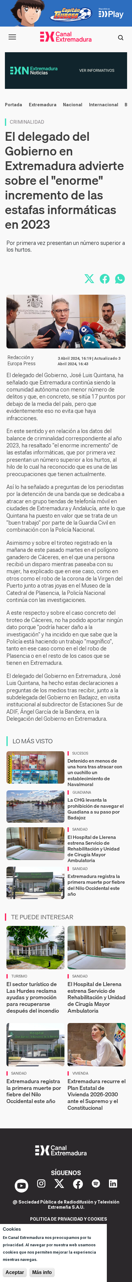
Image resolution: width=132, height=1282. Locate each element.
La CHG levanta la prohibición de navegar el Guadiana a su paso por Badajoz (96, 808)
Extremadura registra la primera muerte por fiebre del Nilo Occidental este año (96, 885)
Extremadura (42, 104)
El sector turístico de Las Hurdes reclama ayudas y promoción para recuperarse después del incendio (32, 997)
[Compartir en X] (89, 278)
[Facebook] (78, 1186)
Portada (13, 104)
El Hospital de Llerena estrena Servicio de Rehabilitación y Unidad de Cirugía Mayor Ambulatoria (94, 849)
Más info (42, 1272)
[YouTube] (21, 1186)
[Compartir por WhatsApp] (120, 278)
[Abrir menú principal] (12, 37)
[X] (59, 1186)
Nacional (72, 104)
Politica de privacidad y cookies (68, 1219)
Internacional (103, 104)
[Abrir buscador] (120, 37)
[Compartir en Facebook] (104, 278)
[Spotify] (96, 1186)
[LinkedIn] (113, 1186)
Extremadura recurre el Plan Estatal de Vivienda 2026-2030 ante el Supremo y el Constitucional (97, 1094)
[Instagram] (41, 1186)
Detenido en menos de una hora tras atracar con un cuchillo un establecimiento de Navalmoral (95, 772)
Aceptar (15, 1272)
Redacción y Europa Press (21, 360)
